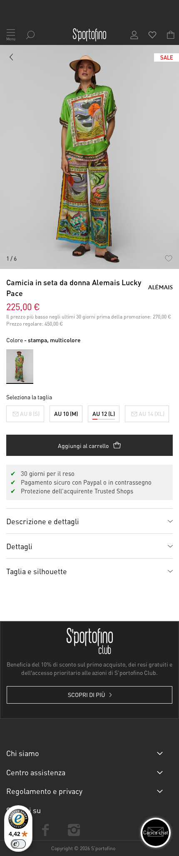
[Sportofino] (89, 35)
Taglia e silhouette (36, 571)
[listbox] (89, 411)
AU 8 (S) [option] (30, 413)
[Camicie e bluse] (11, 59)
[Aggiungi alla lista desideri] (168, 258)
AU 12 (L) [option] (103, 413)
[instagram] (74, 830)
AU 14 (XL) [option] (151, 413)
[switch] (18, 844)
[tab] (89, 520)
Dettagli (19, 546)
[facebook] (45, 830)
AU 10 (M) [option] (66, 413)
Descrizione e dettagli (42, 521)
